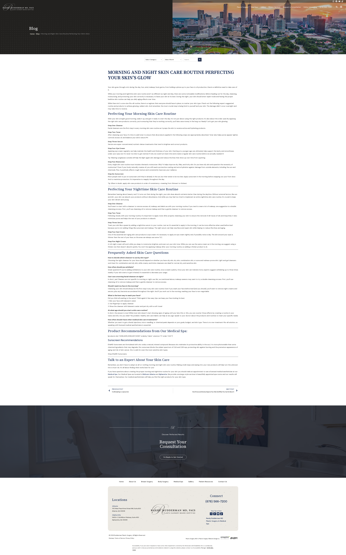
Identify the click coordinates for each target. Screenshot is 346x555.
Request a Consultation (292, 7)
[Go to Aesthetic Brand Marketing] (233, 538)
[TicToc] (342, 1)
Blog (38, 34)
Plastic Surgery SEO (191, 538)
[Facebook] (336, 1)
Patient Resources (206, 482)
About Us (132, 482)
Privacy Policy (130, 538)
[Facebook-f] (214, 513)
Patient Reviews (274, 7)
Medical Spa (112, 374)
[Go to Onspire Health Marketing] (225, 538)
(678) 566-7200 (326, 7)
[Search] (200, 59)
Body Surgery (163, 482)
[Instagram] (333, 1)
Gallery (263, 7)
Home (32, 34)
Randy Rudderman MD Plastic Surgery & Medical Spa (216, 521)
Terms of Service (120, 538)
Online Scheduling (310, 7)
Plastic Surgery (242, 7)
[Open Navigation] (341, 7)
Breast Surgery (147, 482)
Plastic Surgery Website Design (208, 538)
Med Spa (254, 7)
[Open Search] (337, 7)
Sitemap (111, 538)
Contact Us (222, 482)
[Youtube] (339, 1)
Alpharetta (163, 374)
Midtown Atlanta (148, 374)
